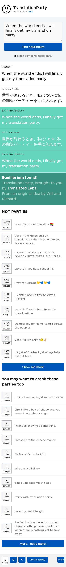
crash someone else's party (34, 55)
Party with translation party (33, 496)
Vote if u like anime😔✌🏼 (31, 339)
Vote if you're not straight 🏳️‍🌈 (34, 224)
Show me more (33, 367)
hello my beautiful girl (29, 511)
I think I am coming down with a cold (39, 397)
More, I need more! (33, 543)
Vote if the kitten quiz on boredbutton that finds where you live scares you (37, 239)
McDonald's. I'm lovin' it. (30, 454)
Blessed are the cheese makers (36, 439)
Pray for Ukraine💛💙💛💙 (33, 282)
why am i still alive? (27, 468)
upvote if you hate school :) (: (34, 268)
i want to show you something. (35, 425)
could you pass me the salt (33, 482)
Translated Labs (21, 188)
